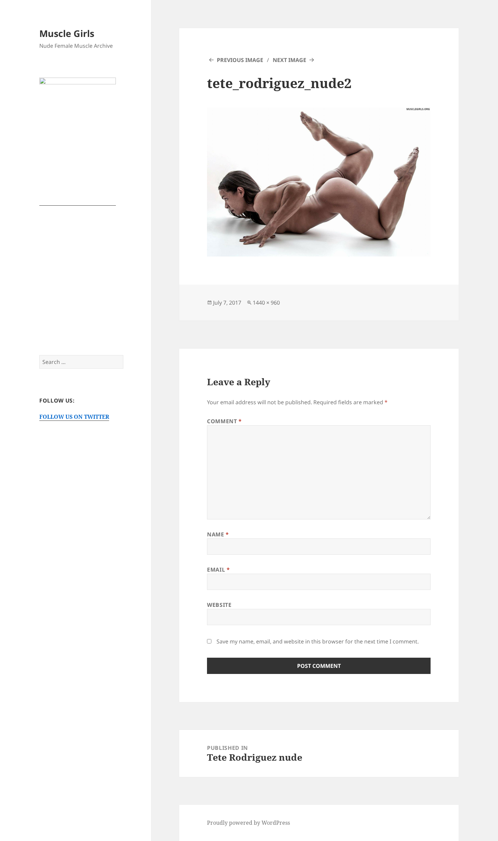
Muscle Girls (66, 33)
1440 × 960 (266, 302)
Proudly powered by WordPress (248, 822)
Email (218, 569)
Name (218, 534)
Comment (224, 421)
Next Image (289, 60)
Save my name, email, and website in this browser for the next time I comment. (317, 641)
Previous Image (240, 60)
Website (219, 605)
